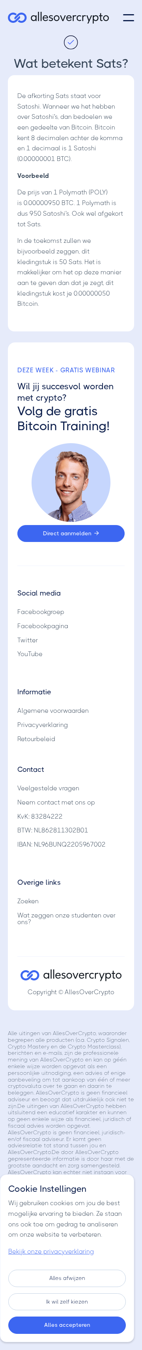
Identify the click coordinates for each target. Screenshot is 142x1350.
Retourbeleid (36, 739)
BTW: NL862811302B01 (52, 830)
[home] (58, 18)
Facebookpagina (42, 626)
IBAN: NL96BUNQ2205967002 (61, 844)
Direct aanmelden (71, 533)
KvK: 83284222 (40, 816)
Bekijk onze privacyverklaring (51, 1251)
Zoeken (28, 901)
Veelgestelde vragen (48, 788)
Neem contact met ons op (56, 802)
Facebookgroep (40, 612)
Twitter (27, 640)
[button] (128, 17)
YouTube (30, 654)
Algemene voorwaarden (53, 710)
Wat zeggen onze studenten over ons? (66, 919)
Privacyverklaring (42, 725)
